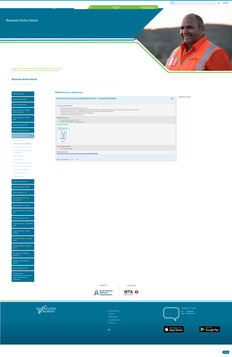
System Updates (112, 317)
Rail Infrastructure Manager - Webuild (21, 261)
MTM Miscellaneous (20, 173)
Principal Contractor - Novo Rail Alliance (22, 247)
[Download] (112, 159)
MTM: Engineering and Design (22, 147)
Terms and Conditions (114, 320)
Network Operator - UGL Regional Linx (23, 212)
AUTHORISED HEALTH (148, 7)
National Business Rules (20, 99)
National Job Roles (18, 94)
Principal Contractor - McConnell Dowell (22, 239)
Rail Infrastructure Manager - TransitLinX (21, 254)
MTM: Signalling (18, 159)
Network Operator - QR (20, 192)
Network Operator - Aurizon (21, 130)
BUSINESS (116, 7)
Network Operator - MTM (20, 136)
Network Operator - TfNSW (21, 205)
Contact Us (111, 314)
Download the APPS (113, 311)
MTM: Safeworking (19, 156)
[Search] (116, 84)
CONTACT (217, 7)
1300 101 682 (189, 311)
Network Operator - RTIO (20, 268)
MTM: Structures (19, 176)
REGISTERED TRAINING (184, 7)
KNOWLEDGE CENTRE (84, 7)
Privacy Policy (112, 323)
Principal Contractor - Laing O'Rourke (21, 232)
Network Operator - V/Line (20, 218)
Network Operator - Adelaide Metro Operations (21, 111)
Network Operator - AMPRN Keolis (21, 118)
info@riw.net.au (190, 313)
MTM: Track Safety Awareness (23, 163)
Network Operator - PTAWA (21, 187)
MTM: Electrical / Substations (22, 144)
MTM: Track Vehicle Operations (23, 166)
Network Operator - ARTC (20, 125)
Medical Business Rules (19, 105)
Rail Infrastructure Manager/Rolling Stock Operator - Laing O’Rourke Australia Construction (23, 276)
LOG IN (225, 3)
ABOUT (54, 7)
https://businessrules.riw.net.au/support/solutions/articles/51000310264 (77, 153)
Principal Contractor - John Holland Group (23, 224)
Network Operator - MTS (20, 181)
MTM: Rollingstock (19, 140)
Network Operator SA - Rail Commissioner (21, 199)
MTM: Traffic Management (22, 170)
